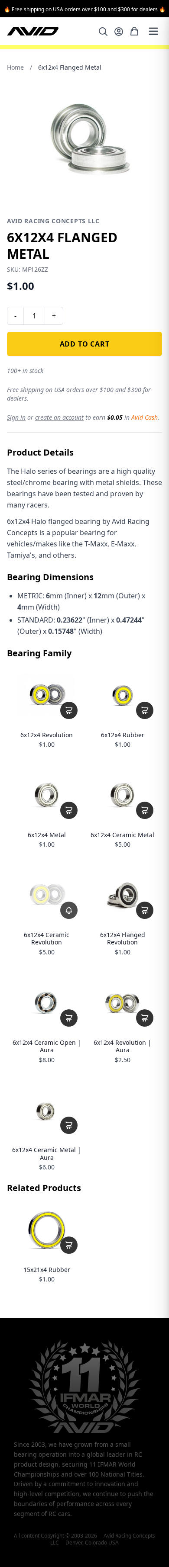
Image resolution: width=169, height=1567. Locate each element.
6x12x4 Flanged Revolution (122, 938)
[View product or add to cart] (69, 710)
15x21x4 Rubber (46, 1270)
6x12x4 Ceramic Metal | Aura (46, 1153)
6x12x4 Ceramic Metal (122, 835)
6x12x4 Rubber (122, 735)
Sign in (16, 417)
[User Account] (119, 31)
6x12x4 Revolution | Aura (122, 1046)
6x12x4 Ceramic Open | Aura (47, 1046)
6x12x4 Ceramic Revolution (46, 938)
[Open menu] (153, 31)
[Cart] (134, 31)
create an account (59, 417)
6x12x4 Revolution (46, 735)
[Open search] (103, 31)
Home (15, 67)
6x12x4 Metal (47, 835)
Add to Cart (85, 344)
